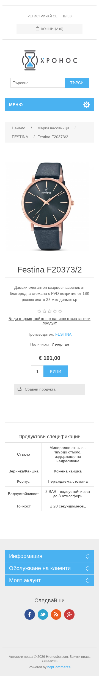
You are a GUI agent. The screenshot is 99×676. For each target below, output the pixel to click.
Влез (67, 16)
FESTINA (63, 334)
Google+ (69, 614)
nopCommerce (59, 667)
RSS (56, 614)
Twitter (43, 614)
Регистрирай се (42, 16)
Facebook (29, 614)
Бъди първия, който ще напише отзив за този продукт (49, 320)
